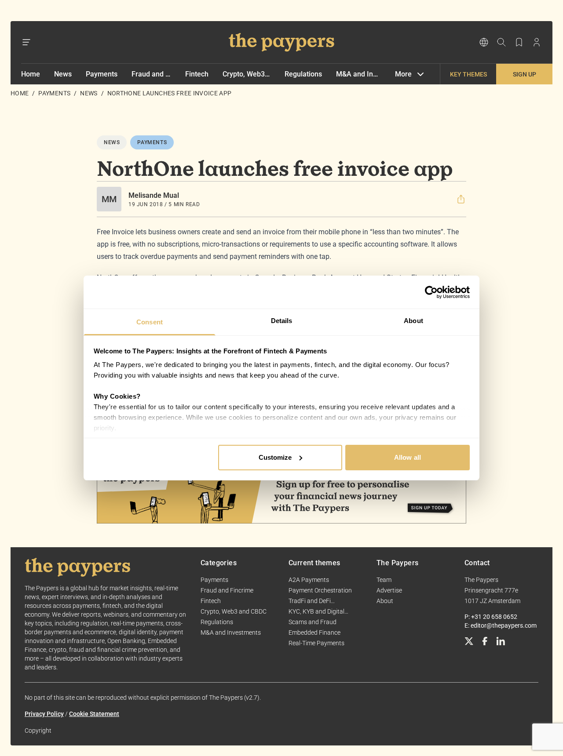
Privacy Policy (44, 713)
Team (384, 579)
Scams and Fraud (312, 621)
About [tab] (413, 320)
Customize (275, 457)
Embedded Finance (314, 632)
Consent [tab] (149, 322)
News (63, 74)
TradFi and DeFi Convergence (310, 601)
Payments (101, 74)
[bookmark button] (519, 42)
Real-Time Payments (316, 643)
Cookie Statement (94, 713)
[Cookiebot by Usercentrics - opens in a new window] (431, 292)
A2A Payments (309, 579)
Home (30, 74)
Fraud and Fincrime (151, 74)
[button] (461, 199)
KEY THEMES (468, 74)
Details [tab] (281, 320)
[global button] (484, 42)
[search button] (501, 42)
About (385, 600)
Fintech (196, 74)
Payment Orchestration (320, 590)
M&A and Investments (358, 74)
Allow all (407, 457)
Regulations (303, 74)
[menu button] (26, 42)
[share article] (461, 199)
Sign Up (524, 74)
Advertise (389, 590)
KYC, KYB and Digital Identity (316, 612)
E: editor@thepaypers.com (500, 625)
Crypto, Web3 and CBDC (247, 74)
